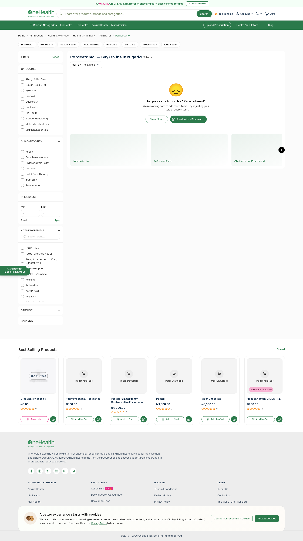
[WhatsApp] (73, 471)
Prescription (150, 44)
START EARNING (197, 3)
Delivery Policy (162, 495)
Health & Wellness (58, 35)
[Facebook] (31, 471)
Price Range (28, 197)
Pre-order (36, 419)
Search (204, 13)
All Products (36, 35)
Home (21, 35)
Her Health (82, 25)
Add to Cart (82, 419)
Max (43, 206)
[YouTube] (65, 471)
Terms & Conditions (165, 489)
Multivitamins (119, 25)
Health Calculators (247, 25)
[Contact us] (259, 13)
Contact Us (224, 495)
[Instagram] (39, 471)
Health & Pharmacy (84, 35)
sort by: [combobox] (83, 64)
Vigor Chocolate (211, 398)
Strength (27, 310)
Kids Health (170, 44)
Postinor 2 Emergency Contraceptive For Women (127, 400)
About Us (222, 489)
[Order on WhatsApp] (53, 419)
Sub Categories (31, 141)
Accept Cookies (267, 518)
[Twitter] (48, 471)
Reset (55, 57)
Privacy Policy (99, 523)
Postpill (160, 398)
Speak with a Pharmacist (190, 119)
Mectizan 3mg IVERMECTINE (264, 398)
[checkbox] (22, 79)
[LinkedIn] (56, 471)
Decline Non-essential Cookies (232, 518)
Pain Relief (105, 35)
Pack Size (27, 320)
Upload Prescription (217, 25)
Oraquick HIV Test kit (33, 398)
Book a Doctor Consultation (107, 494)
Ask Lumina (101, 488)
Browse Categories (45, 25)
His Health (66, 25)
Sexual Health (100, 25)
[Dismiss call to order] (28, 266)
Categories (28, 68)
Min (23, 206)
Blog (271, 25)
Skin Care (129, 44)
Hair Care (111, 44)
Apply (57, 220)
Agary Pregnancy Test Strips (83, 398)
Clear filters (157, 119)
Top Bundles (224, 13)
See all (281, 349)
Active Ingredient (32, 230)
